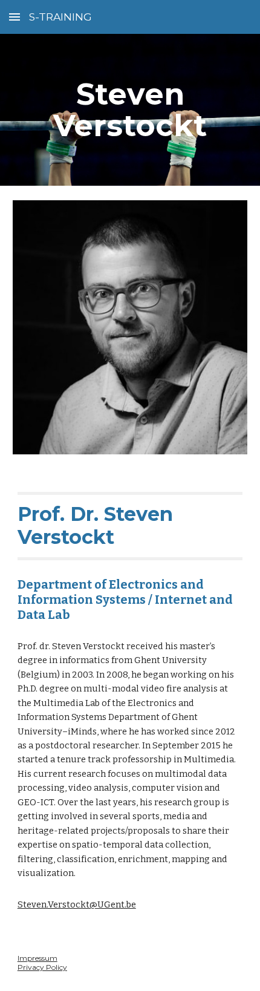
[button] (14, 16)
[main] (130, 109)
